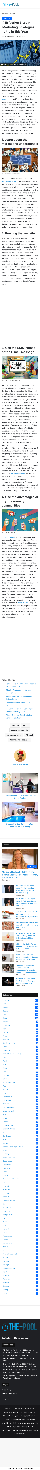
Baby (5, 1172)
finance (5, 1036)
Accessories (7, 1236)
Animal (5, 1118)
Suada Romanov (9, 37)
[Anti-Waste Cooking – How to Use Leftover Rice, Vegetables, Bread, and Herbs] (8, 915)
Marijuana (6, 1189)
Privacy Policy (6, 1390)
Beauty (5, 1068)
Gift (4, 1182)
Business (6, 1000)
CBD (4, 1072)
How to (5, 1175)
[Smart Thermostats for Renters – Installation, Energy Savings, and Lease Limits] (8, 958)
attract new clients (18, 474)
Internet (6, 1186)
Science (6, 1275)
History (5, 1290)
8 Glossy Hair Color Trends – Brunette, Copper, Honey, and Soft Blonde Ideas (27, 946)
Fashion (6, 1039)
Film (4, 1218)
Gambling (6, 1032)
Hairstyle (6, 1229)
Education (6, 1025)
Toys (5, 1150)
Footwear (6, 1279)
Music (5, 1139)
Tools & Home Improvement (13, 1147)
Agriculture (7, 1207)
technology (7, 1100)
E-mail (30, 735)
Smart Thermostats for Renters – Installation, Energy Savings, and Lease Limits (27, 957)
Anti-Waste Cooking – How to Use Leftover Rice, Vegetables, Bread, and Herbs (27, 914)
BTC (26, 725)
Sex (4, 1114)
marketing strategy (9, 181)
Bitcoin (16, 725)
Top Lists (6, 1197)
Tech (5, 1018)
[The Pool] (10, 4)
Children (6, 1143)
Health (5, 1007)
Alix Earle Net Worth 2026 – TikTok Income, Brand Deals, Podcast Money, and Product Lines (20, 875)
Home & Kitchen (9, 1082)
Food (5, 1061)
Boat (4, 1225)
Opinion (5, 1272)
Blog (4, 1093)
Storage (6, 1265)
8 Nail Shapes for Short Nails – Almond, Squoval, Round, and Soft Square (27, 925)
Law (4, 1057)
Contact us (5, 1399)
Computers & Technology (12, 1054)
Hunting (6, 1261)
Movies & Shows (9, 1157)
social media (23, 603)
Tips (4, 1064)
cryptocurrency (15, 735)
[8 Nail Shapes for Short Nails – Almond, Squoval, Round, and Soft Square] (8, 925)
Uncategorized (8, 1111)
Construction (7, 1164)
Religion (6, 1282)
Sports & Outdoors (9, 1129)
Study (5, 1204)
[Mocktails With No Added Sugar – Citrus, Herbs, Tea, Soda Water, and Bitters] (8, 936)
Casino (5, 1011)
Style (5, 1079)
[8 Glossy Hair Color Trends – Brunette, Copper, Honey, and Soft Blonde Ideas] (8, 947)
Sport (5, 1047)
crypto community (20, 730)
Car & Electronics (9, 1043)
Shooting (6, 1257)
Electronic (6, 1168)
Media (5, 1222)
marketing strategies (20, 740)
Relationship (7, 1097)
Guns (5, 1232)
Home (6, 14)
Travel (5, 1022)
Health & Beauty (9, 1200)
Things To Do (8, 1215)
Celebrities (7, 1136)
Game (5, 1029)
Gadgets (6, 1286)
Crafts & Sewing (9, 1268)
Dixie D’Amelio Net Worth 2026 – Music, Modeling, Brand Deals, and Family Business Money (18, 1358)
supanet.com (7, 99)
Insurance (6, 1211)
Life (4, 1014)
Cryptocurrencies (9, 537)
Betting (5, 1089)
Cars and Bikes (8, 1107)
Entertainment (8, 1125)
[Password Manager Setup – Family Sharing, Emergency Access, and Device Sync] (8, 981)
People (5, 1240)
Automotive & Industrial (11, 1179)
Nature (5, 1247)
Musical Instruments (10, 1254)
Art (4, 1132)
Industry (6, 1154)
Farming (6, 1293)
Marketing (12, 14)
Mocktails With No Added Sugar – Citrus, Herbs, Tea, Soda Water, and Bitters (26, 935)
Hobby (5, 1122)
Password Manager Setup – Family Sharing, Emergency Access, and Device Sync (26, 981)
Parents (6, 1193)
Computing (7, 1075)
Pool (4, 1086)
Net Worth (6, 1104)
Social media (7, 1161)
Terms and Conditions (9, 1393)
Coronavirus (7, 1243)
